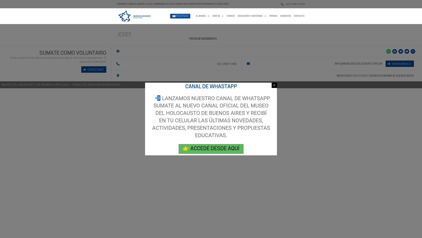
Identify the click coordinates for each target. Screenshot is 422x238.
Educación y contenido (250, 16)
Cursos (231, 16)
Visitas (216, 16)
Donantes (285, 16)
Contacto (299, 16)
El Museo (201, 16)
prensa (273, 16)
